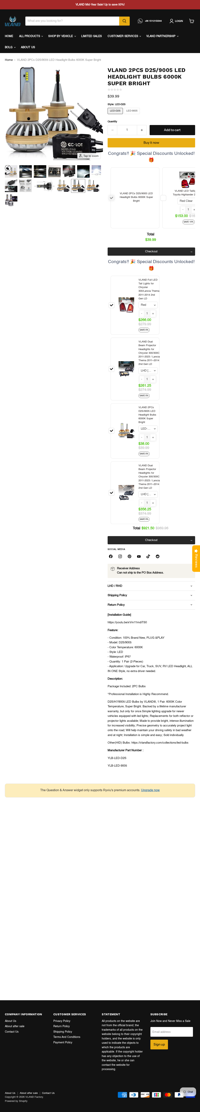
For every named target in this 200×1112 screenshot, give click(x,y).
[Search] (124, 21)
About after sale (14, 1026)
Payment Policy (62, 1042)
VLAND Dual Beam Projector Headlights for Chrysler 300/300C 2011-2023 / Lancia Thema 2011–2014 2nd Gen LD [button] (149, 353)
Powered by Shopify (16, 1101)
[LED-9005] (132, 115)
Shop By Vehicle (61, 36)
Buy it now (151, 143)
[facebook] (111, 556)
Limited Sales (91, 36)
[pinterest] (129, 556)
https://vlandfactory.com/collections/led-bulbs (159, 742)
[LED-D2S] (116, 115)
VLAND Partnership (161, 36)
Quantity (112, 121)
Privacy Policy (61, 1021)
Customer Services (123, 36)
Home (9, 36)
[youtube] (139, 556)
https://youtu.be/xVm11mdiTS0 (127, 622)
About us (28, 47)
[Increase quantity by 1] (142, 130)
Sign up (159, 1044)
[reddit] (157, 556)
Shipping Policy (62, 1031)
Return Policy (61, 1026)
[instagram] (120, 556)
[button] (11, 171)
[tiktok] (148, 556)
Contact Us (12, 1031)
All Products (30, 36)
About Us (10, 1021)
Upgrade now (150, 790)
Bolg (9, 47)
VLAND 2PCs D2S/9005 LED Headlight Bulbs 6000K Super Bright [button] (136, 197)
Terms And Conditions (66, 1037)
